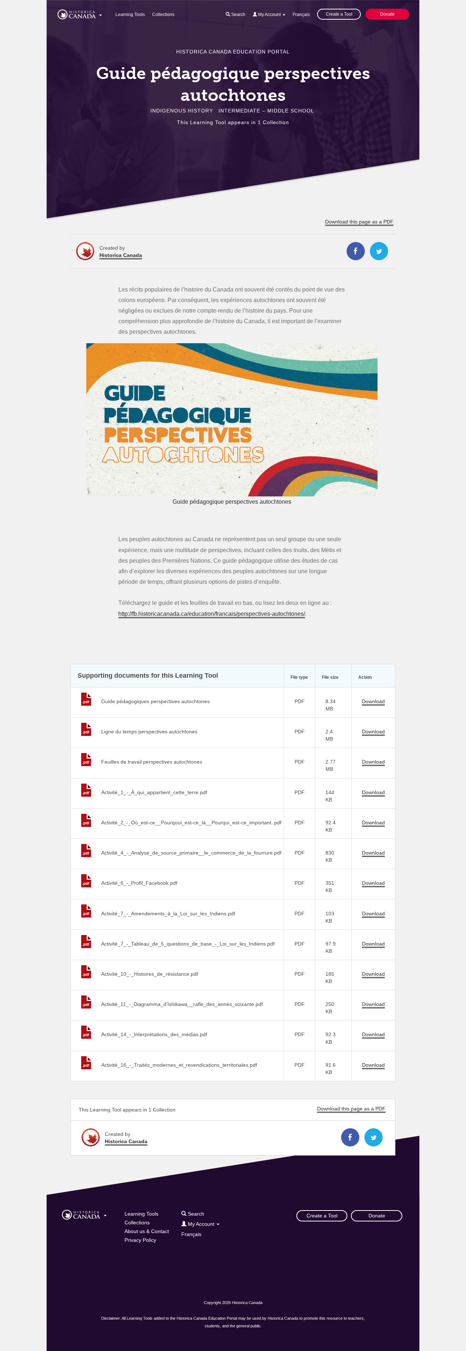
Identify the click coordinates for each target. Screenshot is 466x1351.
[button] (79, 13)
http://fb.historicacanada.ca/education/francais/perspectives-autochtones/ (211, 613)
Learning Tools (130, 14)
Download (373, 701)
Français (301, 14)
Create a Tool (339, 14)
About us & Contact (147, 1231)
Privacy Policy (140, 1240)
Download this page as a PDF (359, 222)
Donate (387, 14)
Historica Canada (120, 255)
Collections (163, 14)
